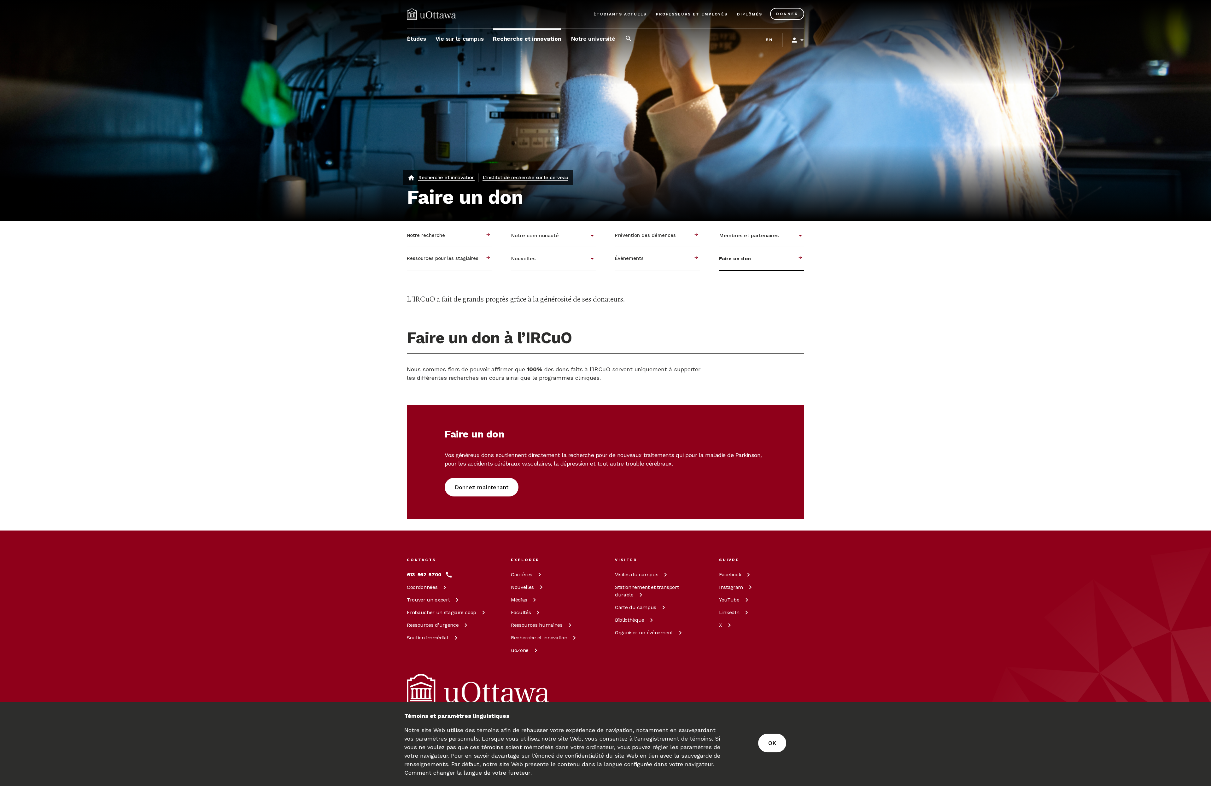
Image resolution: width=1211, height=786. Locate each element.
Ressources (433, 625)
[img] (431, 14)
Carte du (635, 607)
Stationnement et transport (647, 591)
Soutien (428, 638)
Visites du (636, 575)
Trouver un (428, 600)
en (769, 40)
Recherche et (539, 638)
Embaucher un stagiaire (441, 612)
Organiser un (644, 633)
